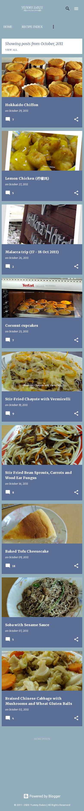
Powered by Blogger (45, 796)
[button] (76, 119)
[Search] (67, 8)
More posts (42, 738)
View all (11, 49)
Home (7, 27)
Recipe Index (32, 27)
